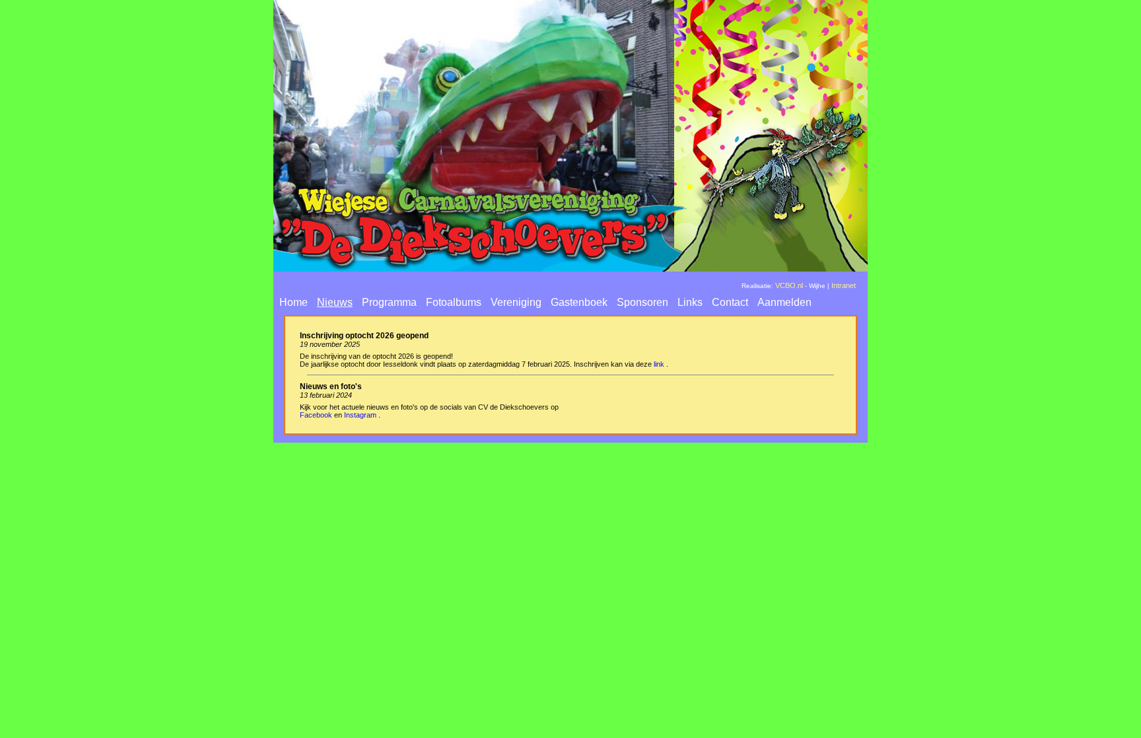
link (659, 364)
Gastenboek (579, 302)
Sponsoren (642, 302)
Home (293, 302)
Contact (730, 302)
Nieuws (335, 302)
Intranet (843, 285)
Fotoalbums (453, 302)
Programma (389, 302)
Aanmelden (784, 302)
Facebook (316, 415)
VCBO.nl (789, 285)
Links (690, 302)
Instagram (360, 415)
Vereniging (516, 302)
